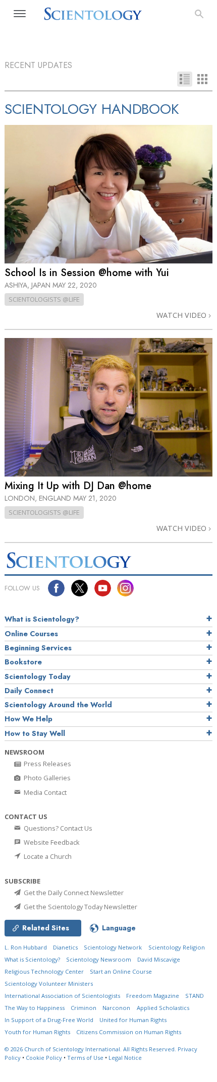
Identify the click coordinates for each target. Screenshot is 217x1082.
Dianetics (65, 947)
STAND (194, 995)
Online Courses (31, 634)
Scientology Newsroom (98, 959)
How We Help (28, 719)
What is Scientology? (42, 619)
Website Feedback (51, 842)
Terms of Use (85, 1057)
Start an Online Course (121, 971)
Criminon (83, 1007)
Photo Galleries (46, 777)
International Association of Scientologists (62, 995)
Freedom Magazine (152, 995)
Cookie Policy (44, 1057)
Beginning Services (38, 648)
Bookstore (23, 662)
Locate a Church (47, 856)
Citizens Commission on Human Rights (128, 1032)
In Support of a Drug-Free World (49, 1020)
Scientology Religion (176, 947)
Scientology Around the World (58, 705)
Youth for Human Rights (37, 1032)
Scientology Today (38, 676)
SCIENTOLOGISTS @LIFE (44, 299)
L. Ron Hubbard (26, 947)
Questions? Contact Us (57, 828)
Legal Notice (125, 1057)
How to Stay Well (35, 733)
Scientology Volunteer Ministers (49, 983)
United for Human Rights (133, 1020)
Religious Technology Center (44, 971)
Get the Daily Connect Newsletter (73, 892)
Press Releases (46, 763)
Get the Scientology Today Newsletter (79, 906)
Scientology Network (113, 947)
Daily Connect (29, 691)
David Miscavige (158, 959)
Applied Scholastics (163, 1007)
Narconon (116, 1007)
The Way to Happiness (35, 1007)
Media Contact (44, 792)
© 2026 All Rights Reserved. (91, 1049)
